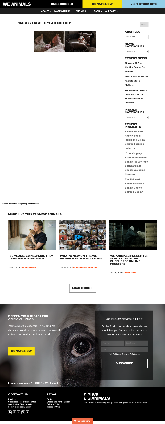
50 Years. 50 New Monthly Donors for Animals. (135, 67)
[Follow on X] (23, 412)
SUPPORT (110, 11)
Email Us (12, 399)
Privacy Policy (53, 404)
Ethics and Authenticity (58, 402)
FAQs (49, 399)
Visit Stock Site (143, 4)
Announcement (29, 267)
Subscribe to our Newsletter (22, 402)
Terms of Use (53, 407)
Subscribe (60, 4)
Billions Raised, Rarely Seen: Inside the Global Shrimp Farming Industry (135, 140)
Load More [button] (81, 288)
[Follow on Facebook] (18, 412)
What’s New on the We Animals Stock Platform (136, 80)
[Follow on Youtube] (27, 412)
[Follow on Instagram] (14, 412)
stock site (92, 267)
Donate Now (102, 4)
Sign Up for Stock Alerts (20, 404)
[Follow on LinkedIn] (10, 412)
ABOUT (45, 11)
